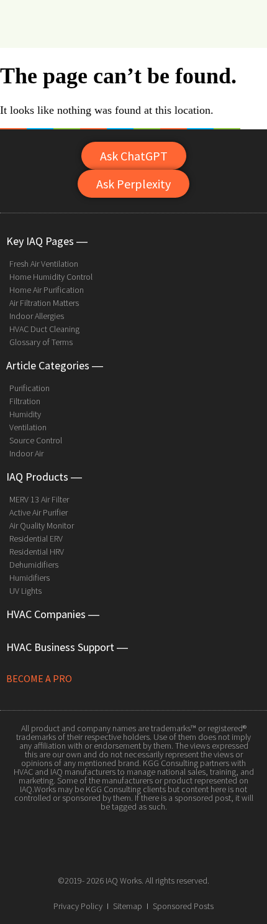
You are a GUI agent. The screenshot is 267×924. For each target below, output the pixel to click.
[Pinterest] (161, 851)
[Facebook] (105, 851)
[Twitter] (133, 851)
